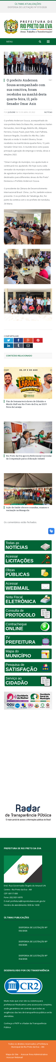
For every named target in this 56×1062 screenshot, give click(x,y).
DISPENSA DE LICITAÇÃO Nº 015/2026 (27, 7)
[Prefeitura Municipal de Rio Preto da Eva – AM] (28, 26)
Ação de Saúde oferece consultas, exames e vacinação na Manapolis (27, 509)
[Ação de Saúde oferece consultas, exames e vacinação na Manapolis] (28, 489)
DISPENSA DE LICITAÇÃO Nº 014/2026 (33, 957)
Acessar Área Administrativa (34, 1054)
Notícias (48, 112)
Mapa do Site (12, 1054)
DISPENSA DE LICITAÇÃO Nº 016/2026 (33, 929)
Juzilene (11, 112)
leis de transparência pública (32, 1012)
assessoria (37, 1004)
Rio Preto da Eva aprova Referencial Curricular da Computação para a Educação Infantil (29, 457)
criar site (23, 1000)
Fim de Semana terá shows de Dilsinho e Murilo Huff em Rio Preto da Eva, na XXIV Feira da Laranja (26, 404)
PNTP (16, 1023)
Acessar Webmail (14, 1057)
